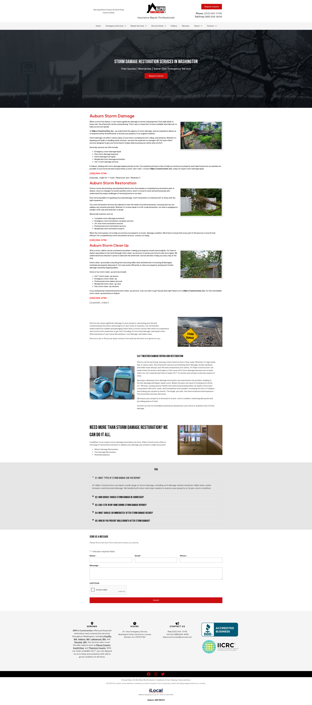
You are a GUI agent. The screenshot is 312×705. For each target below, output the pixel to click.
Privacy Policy (127, 680)
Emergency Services (114, 26)
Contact (210, 26)
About (197, 26)
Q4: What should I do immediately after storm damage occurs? (124, 513)
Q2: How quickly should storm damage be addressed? (119, 497)
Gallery (174, 26)
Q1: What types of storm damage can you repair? (117, 478)
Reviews (185, 26)
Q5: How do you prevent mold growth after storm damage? (122, 520)
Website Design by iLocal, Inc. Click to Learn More (156, 695)
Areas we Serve (184, 680)
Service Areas (157, 26)
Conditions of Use (163, 680)
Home (98, 26)
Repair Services (137, 26)
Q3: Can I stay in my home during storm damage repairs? (121, 505)
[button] (156, 478)
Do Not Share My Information (144, 680)
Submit (156, 600)
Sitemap (174, 680)
